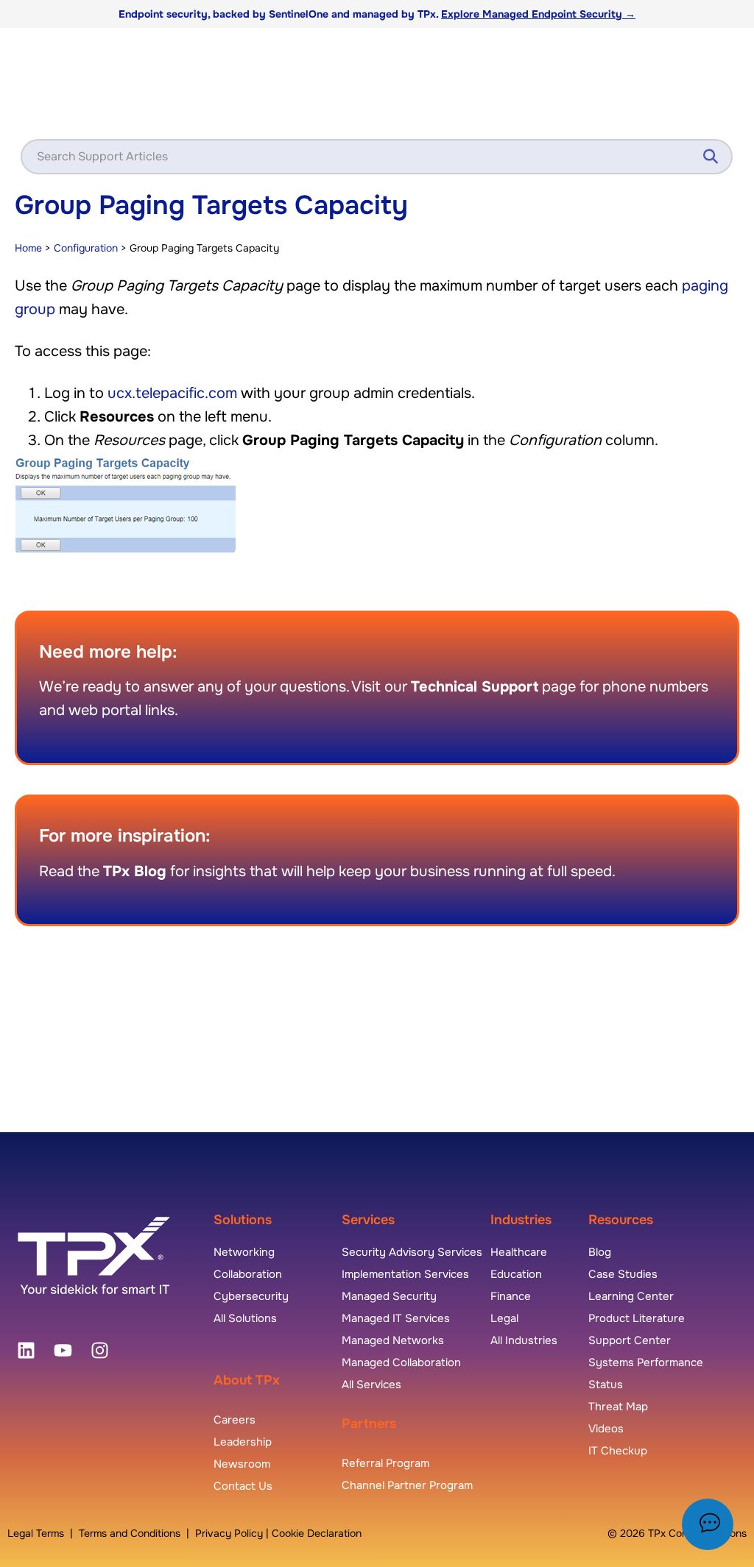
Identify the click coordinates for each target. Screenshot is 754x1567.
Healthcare (518, 1252)
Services (368, 1220)
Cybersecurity (251, 1296)
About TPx (247, 1380)
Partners (369, 1423)
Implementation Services (405, 1274)
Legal (504, 1318)
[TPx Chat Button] (707, 1524)
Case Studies (623, 1274)
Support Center (629, 1340)
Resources (620, 1220)
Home (28, 248)
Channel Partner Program (407, 1485)
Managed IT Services (396, 1318)
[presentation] (25, 1350)
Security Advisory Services (412, 1252)
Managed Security (389, 1296)
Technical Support (474, 687)
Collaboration (248, 1274)
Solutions (243, 1220)
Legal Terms (35, 1533)
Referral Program (385, 1463)
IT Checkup (617, 1450)
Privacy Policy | (233, 1533)
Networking (244, 1252)
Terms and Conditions (129, 1533)
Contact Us (243, 1486)
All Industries (523, 1340)
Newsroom (242, 1464)
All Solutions (245, 1318)
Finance (510, 1296)
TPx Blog (134, 871)
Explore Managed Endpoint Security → (538, 14)
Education (516, 1274)
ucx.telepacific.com (172, 393)
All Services (371, 1384)
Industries (521, 1220)
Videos (606, 1428)
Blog (599, 1252)
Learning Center (631, 1296)
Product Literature (636, 1318)
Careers (235, 1420)
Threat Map (618, 1406)
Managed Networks (393, 1340)
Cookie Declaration (317, 1533)
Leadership (243, 1442)
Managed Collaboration (401, 1362)
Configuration (86, 248)
